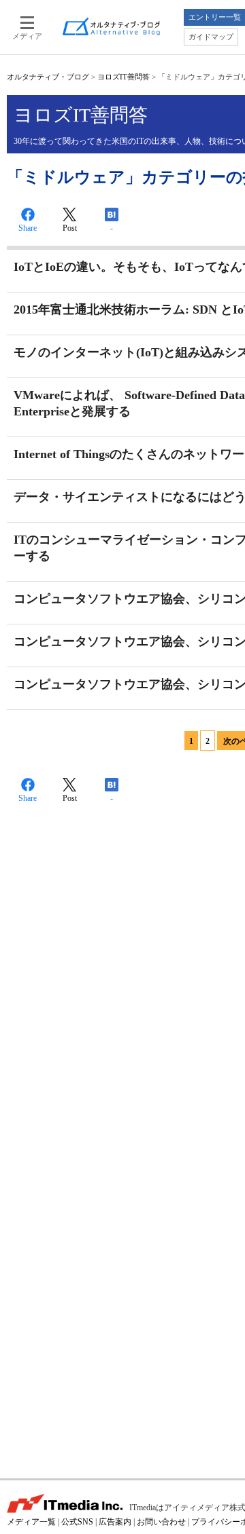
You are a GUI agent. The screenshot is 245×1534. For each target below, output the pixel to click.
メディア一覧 (31, 1522)
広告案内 (115, 1522)
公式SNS (77, 1522)
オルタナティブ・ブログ (48, 77)
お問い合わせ (161, 1522)
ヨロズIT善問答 (123, 77)
